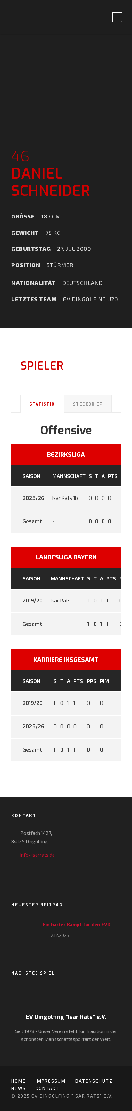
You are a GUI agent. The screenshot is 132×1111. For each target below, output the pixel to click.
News (18, 1088)
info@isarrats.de (37, 855)
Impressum (51, 1081)
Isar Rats (60, 600)
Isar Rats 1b (65, 498)
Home (18, 1081)
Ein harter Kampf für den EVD (77, 925)
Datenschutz (94, 1081)
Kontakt (47, 1088)
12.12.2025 (59, 935)
